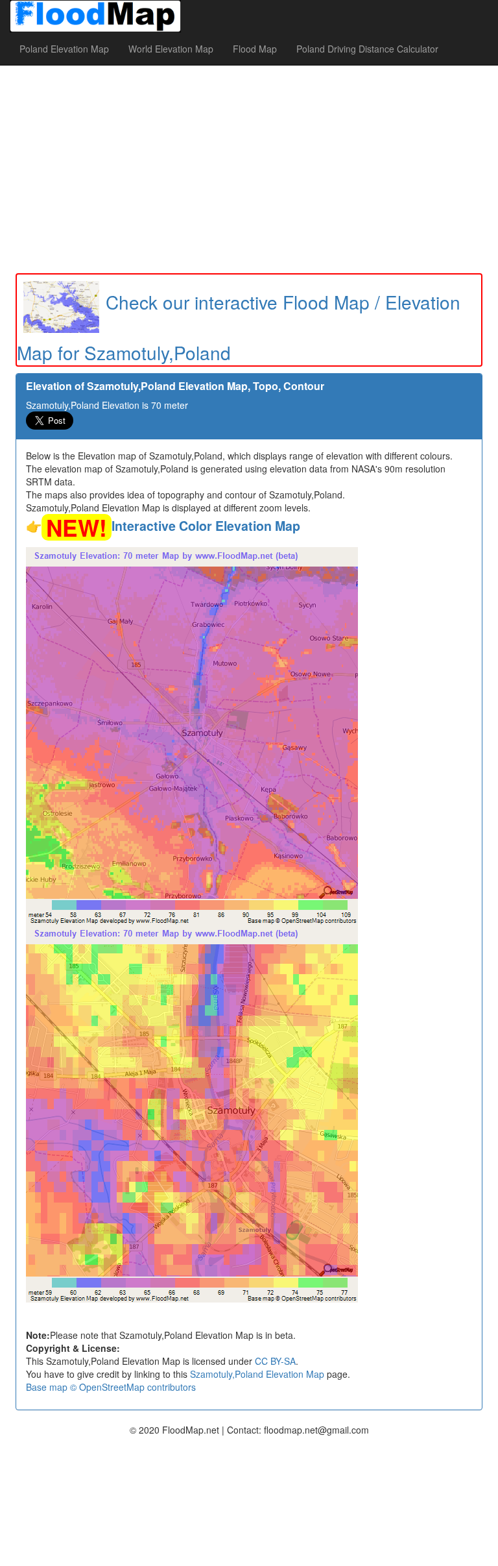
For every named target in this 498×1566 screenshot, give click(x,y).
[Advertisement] (249, 169)
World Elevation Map (170, 48)
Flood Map (255, 48)
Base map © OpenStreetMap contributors (111, 1386)
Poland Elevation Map (64, 48)
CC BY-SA (275, 1360)
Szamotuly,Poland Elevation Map (257, 1373)
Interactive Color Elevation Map (206, 526)
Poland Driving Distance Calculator (367, 48)
